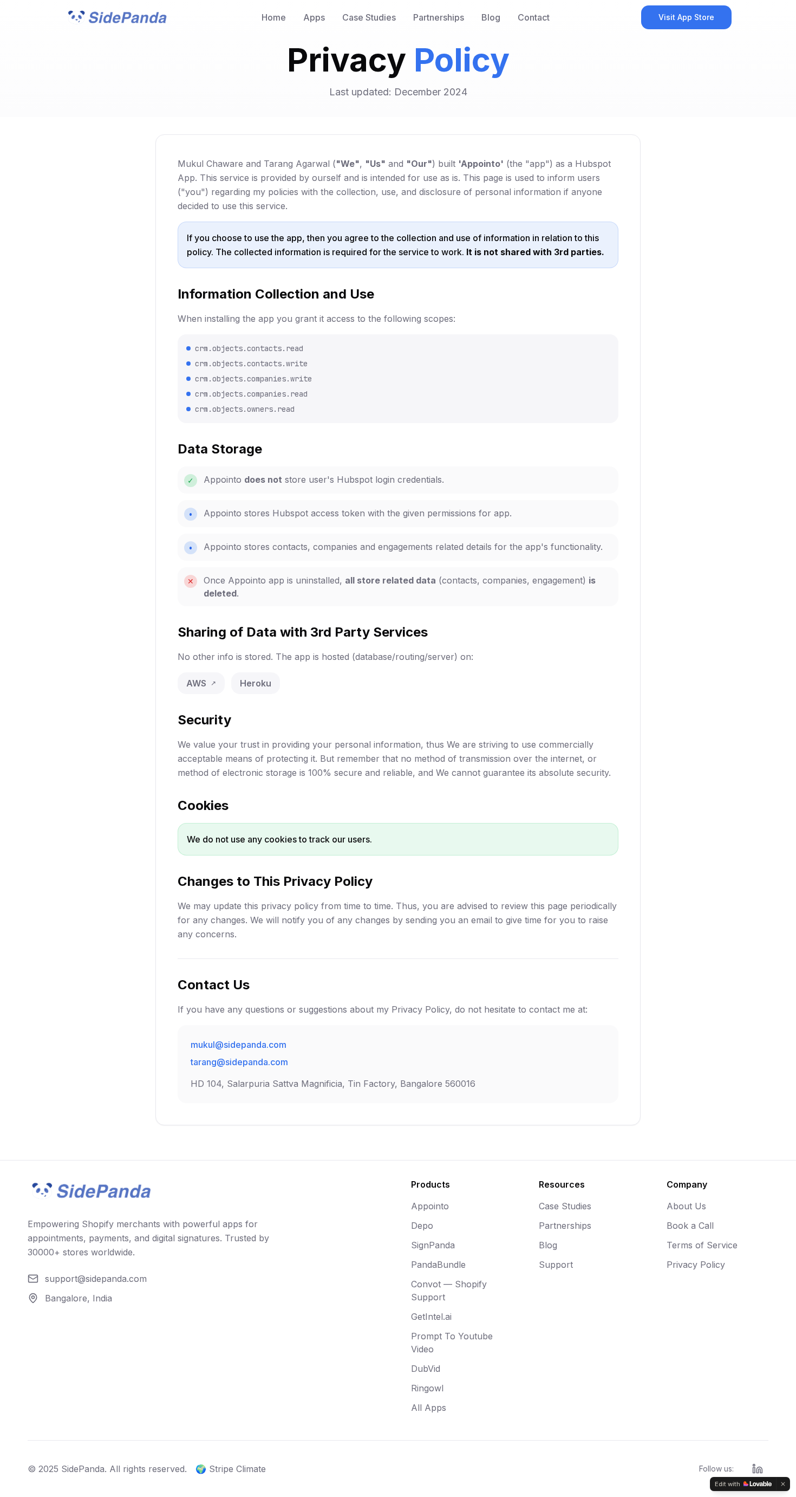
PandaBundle (438, 1264)
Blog (490, 17)
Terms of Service (702, 1245)
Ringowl (427, 1388)
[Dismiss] (783, 1483)
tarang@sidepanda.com (239, 1062)
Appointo (430, 1206)
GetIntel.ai (431, 1316)
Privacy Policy (696, 1264)
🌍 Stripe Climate (230, 1468)
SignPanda (433, 1245)
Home (274, 17)
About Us (686, 1206)
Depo (422, 1225)
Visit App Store (686, 17)
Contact (534, 17)
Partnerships (438, 17)
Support (556, 1264)
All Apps (428, 1407)
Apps (314, 17)
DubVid (425, 1368)
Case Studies (369, 17)
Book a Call (690, 1225)
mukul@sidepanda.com (238, 1044)
